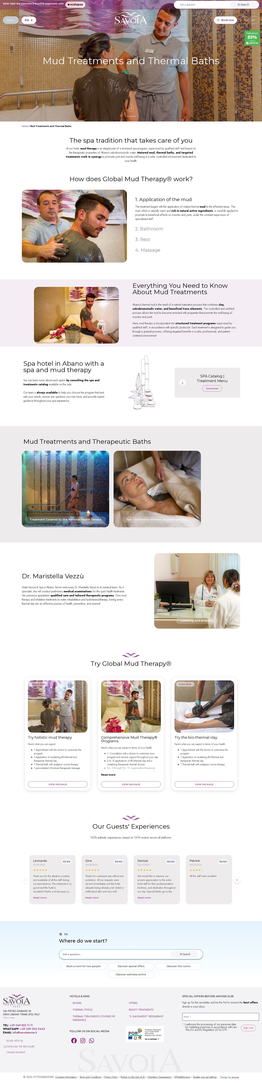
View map (8, 1017)
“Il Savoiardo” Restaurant (146, 1016)
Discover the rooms (178, 966)
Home (25, 126)
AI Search (243, 4)
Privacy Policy (111, 1077)
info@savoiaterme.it (25, 1033)
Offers (133, 1003)
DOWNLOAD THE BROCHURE (19, 1046)
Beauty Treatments (141, 1009)
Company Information (66, 1077)
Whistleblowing (182, 1077)
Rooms (77, 1003)
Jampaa (235, 1077)
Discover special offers (131, 966)
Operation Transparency (159, 1077)
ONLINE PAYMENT (15, 1052)
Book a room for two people (83, 966)
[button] (184, 954)
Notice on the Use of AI (133, 1077)
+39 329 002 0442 (32, 1029)
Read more (108, 774)
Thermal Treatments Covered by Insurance (94, 1018)
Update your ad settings (205, 1077)
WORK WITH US (14, 1041)
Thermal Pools (82, 1009)
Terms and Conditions (90, 1077)
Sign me (248, 1028)
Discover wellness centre (131, 974)
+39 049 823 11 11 (21, 1025)
